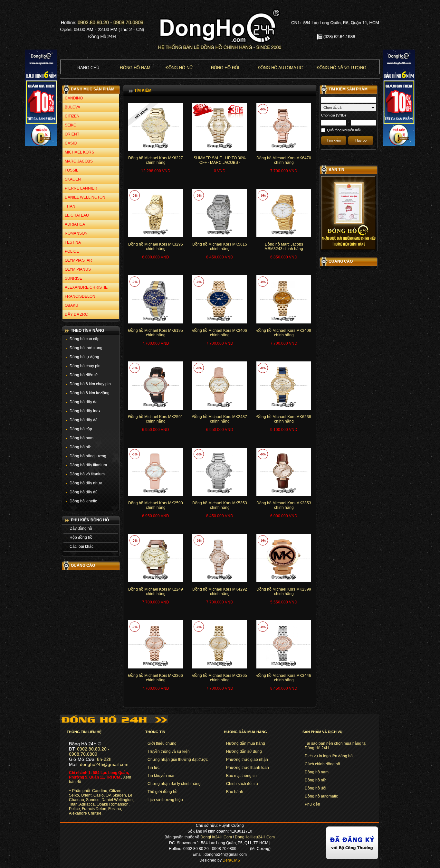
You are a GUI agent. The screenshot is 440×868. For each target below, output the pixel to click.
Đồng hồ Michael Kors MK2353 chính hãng (283, 505)
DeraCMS (231, 860)
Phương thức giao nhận (247, 759)
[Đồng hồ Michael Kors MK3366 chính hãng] (155, 667)
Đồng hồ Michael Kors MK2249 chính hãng (155, 591)
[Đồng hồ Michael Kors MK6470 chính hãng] (283, 149)
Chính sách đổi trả (242, 783)
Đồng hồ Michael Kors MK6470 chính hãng (283, 160)
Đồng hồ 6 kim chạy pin (90, 384)
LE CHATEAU (77, 215)
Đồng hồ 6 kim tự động (90, 393)
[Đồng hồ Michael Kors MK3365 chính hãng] (219, 667)
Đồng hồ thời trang (86, 348)
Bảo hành (234, 791)
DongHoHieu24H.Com (255, 837)
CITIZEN (72, 116)
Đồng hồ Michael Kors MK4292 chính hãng (219, 591)
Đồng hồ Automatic (280, 67)
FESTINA (73, 242)
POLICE (72, 251)
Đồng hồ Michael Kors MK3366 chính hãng (155, 677)
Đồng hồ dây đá (84, 420)
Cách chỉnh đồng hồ (322, 764)
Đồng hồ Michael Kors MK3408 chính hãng (283, 332)
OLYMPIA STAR (78, 260)
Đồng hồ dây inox (85, 411)
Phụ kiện (312, 804)
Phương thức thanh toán (247, 767)
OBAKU (71, 305)
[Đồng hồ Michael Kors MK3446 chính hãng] (283, 667)
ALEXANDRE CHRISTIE (86, 287)
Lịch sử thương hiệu (165, 800)
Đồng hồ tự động (84, 357)
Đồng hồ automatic (321, 796)
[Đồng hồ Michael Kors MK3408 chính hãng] (283, 322)
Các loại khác (81, 546)
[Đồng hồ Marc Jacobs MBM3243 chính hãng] (283, 236)
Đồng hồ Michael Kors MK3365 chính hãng (219, 677)
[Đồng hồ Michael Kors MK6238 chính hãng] (283, 408)
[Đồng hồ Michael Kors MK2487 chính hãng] (219, 408)
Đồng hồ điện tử (84, 375)
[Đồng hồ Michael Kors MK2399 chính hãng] (283, 581)
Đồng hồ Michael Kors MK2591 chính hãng (155, 419)
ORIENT (72, 134)
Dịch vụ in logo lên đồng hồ (329, 756)
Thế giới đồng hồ (162, 791)
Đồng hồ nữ (179, 67)
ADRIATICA (75, 224)
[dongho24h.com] (219, 58)
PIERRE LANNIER (81, 188)
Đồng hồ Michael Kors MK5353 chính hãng (219, 505)
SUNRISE (73, 278)
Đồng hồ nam (135, 67)
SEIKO (70, 125)
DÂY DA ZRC (76, 314)
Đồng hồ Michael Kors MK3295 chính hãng (155, 246)
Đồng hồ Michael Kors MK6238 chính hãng (283, 419)
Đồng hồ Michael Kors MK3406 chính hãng (219, 332)
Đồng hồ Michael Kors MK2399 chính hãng (283, 591)
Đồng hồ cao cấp (85, 339)
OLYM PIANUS (78, 269)
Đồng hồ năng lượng (341, 67)
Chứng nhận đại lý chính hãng (174, 783)
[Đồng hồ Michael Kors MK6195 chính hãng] (155, 322)
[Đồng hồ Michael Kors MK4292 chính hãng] (219, 581)
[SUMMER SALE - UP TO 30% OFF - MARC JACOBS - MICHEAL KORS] (219, 149)
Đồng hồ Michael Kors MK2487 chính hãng (219, 419)
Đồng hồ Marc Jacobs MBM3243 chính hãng (283, 246)
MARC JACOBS (79, 161)
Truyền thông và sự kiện (169, 751)
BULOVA (72, 107)
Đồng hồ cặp (81, 429)
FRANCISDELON (80, 296)
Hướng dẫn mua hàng (245, 743)
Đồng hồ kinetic (83, 501)
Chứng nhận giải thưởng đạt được (178, 759)
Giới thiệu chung (162, 743)
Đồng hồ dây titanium (88, 465)
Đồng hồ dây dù (84, 492)
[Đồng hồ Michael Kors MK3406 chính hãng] (219, 322)
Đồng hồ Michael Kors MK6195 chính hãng (155, 332)
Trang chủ (87, 67)
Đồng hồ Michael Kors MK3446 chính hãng (283, 677)
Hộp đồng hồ (81, 537)
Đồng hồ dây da (84, 402)
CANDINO (74, 98)
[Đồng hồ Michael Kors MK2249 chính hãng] (155, 581)
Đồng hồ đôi (225, 67)
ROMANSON (76, 233)
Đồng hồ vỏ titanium (87, 474)
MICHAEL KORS (79, 152)
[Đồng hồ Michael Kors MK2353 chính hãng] (283, 494)
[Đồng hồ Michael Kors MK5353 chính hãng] (219, 494)
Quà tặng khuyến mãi (343, 130)
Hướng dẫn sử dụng (244, 751)
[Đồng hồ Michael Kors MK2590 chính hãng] (155, 494)
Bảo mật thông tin (241, 775)
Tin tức (153, 767)
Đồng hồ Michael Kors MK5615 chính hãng (219, 246)
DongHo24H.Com (216, 837)
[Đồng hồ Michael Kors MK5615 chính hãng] (219, 236)
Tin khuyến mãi (161, 775)
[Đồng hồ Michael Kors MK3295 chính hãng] (155, 236)
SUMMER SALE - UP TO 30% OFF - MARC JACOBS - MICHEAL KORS (220, 163)
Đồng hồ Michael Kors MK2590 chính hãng (155, 505)
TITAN (70, 206)
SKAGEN (73, 179)
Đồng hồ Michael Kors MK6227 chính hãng (155, 160)
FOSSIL (71, 170)
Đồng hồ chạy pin (85, 366)
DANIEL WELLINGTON (85, 197)
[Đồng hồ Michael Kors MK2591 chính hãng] (155, 408)
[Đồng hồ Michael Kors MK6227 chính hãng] (155, 149)
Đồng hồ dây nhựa (86, 483)
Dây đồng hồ (81, 528)
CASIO (71, 143)
